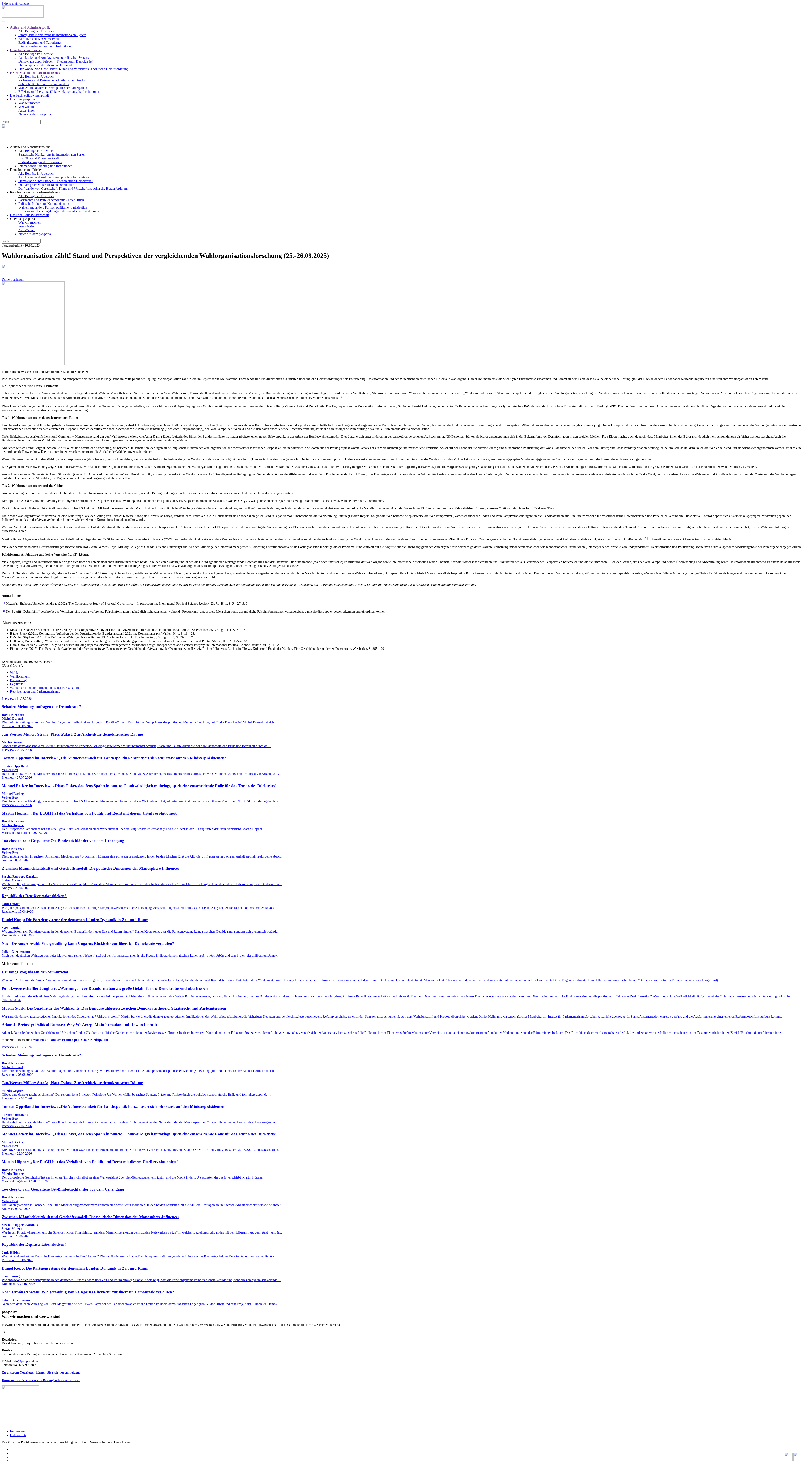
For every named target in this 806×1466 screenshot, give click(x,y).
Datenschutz (18, 1435)
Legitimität (17, 684)
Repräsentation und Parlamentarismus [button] (35, 192)
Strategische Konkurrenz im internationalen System (52, 35)
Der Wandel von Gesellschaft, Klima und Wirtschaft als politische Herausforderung (73, 69)
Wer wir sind (26, 106)
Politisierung (18, 680)
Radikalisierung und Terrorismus (40, 42)
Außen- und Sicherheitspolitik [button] (30, 147)
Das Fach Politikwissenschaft (29, 95)
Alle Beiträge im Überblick (36, 31)
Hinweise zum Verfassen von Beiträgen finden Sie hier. (41, 1380)
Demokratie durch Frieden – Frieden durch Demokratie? (55, 61)
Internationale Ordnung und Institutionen (45, 46)
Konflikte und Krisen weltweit (38, 38)
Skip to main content (15, 3)
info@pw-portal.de (25, 1361)
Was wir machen (29, 103)
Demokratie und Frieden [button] (26, 169)
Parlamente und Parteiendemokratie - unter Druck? (51, 80)
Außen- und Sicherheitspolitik (30, 27)
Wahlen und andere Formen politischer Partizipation (52, 88)
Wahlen (15, 672)
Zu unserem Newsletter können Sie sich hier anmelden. (41, 1372)
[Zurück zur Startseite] (23, 16)
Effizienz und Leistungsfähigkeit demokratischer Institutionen (59, 91)
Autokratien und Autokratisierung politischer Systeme (53, 57)
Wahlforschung (20, 676)
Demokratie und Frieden (26, 50)
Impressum (17, 1431)
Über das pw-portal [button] (23, 219)
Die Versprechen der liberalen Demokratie (46, 65)
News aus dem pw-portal (35, 114)
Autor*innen (26, 110)
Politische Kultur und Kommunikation (43, 84)
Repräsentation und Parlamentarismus (35, 72)
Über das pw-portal (23, 99)
